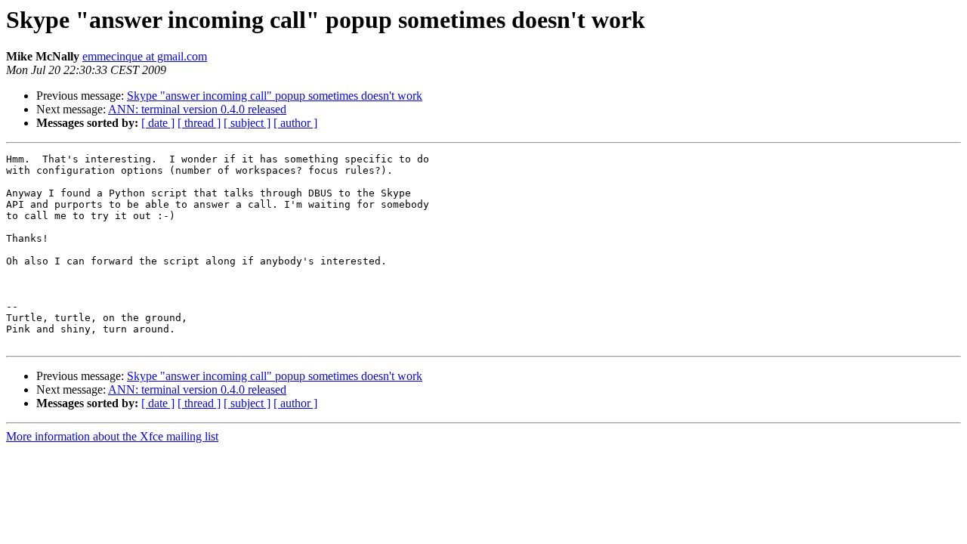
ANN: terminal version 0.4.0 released (197, 109)
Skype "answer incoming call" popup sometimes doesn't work (274, 95)
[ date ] (158, 122)
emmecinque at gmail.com (144, 56)
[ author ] (295, 122)
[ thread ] (199, 122)
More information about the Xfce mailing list (112, 436)
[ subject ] (247, 122)
